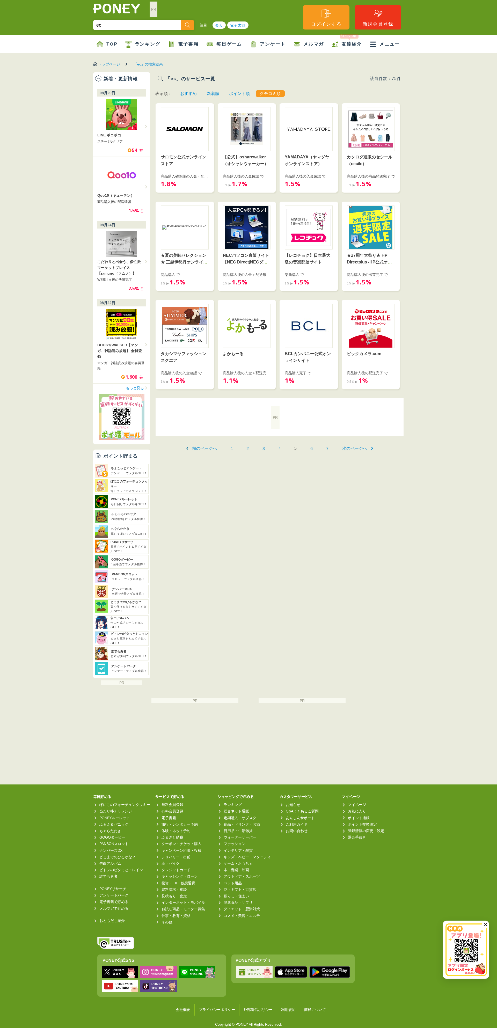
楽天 (219, 25)
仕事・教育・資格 (176, 916)
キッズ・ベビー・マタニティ (247, 857)
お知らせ (293, 805)
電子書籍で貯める (113, 902)
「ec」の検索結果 (148, 64)
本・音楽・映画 (236, 870)
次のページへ (354, 448)
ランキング (147, 44)
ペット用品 (233, 883)
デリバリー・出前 (176, 857)
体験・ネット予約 (176, 831)
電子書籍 (238, 25)
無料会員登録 (172, 805)
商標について (315, 1010)
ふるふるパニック (113, 824)
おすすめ (188, 93)
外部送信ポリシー (258, 1010)
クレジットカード (176, 870)
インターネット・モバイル (183, 902)
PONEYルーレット (114, 818)
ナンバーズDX (110, 850)
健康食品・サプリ (238, 902)
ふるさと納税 (172, 837)
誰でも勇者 (108, 876)
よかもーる (233, 353)
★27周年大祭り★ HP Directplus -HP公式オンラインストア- (369, 262)
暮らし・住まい (236, 896)
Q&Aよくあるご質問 (302, 811)
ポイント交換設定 (362, 824)
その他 (167, 922)
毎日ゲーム (229, 44)
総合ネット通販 (236, 811)
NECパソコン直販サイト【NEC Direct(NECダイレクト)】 (246, 262)
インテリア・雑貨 (238, 850)
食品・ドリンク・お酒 (242, 824)
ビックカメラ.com (364, 353)
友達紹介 (351, 44)
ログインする (326, 24)
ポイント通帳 (359, 818)
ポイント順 (239, 93)
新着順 (213, 93)
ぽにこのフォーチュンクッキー (124, 805)
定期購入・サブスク (240, 818)
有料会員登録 (172, 811)
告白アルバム (110, 863)
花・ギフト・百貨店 (240, 889)
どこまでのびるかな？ (117, 857)
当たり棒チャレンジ (115, 811)
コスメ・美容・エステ (242, 916)
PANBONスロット (114, 844)
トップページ (109, 64)
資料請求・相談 (174, 889)
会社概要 (183, 1010)
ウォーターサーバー (240, 837)
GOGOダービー (112, 837)
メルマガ (313, 44)
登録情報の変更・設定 (366, 831)
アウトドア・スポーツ (242, 876)
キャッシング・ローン (180, 876)
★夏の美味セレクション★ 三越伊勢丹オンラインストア (184, 262)
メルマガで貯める (113, 908)
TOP (111, 44)
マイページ (357, 805)
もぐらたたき (110, 831)
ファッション (234, 844)
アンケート (273, 44)
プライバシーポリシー (217, 1010)
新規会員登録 (378, 24)
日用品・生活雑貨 (238, 831)
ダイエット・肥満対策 (242, 909)
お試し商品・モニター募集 (183, 909)
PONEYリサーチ (112, 889)
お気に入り (357, 811)
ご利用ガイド (297, 824)
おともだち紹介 (112, 921)
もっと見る (135, 388)
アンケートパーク (113, 895)
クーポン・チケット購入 (181, 844)
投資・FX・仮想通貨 (178, 883)
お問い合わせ (297, 831)
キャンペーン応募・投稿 (181, 850)
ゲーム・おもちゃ (238, 863)
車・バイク (171, 863)
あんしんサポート (300, 818)
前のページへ (204, 448)
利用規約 (288, 1010)
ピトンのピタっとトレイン (121, 870)
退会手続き (357, 837)
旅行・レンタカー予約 (180, 824)
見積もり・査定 (174, 896)
